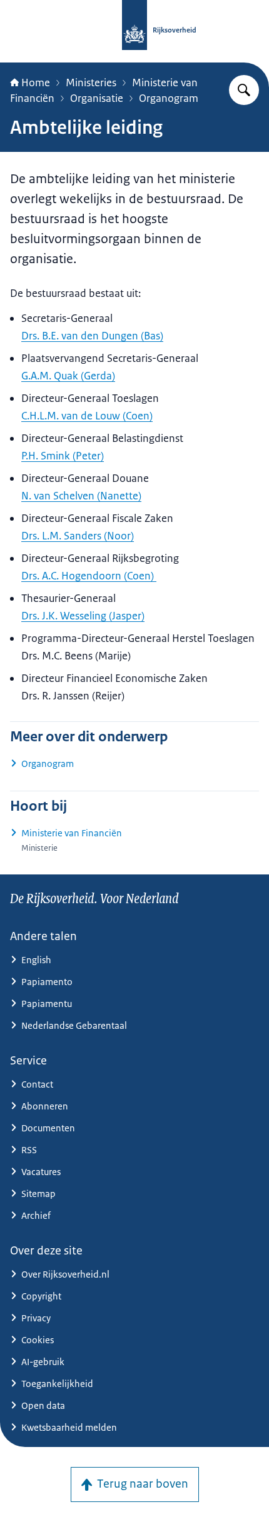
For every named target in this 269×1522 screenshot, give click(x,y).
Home (35, 82)
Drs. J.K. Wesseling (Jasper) (83, 616)
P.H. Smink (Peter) (62, 456)
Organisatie (96, 98)
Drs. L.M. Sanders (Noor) (77, 536)
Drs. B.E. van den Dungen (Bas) (92, 336)
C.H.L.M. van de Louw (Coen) (87, 416)
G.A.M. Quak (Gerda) (68, 376)
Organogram (168, 98)
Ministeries (91, 82)
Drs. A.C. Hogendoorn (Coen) (88, 576)
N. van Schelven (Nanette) (81, 496)
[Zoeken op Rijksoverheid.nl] (244, 90)
